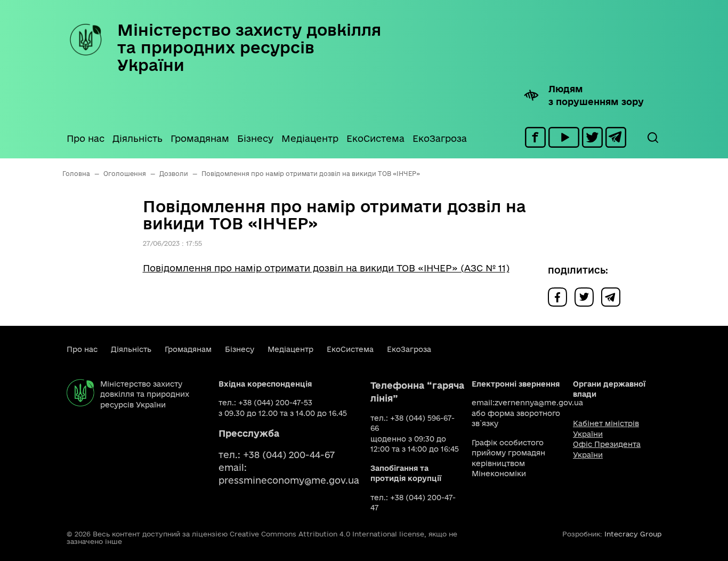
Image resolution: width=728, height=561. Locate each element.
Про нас (85, 138)
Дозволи (173, 173)
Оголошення (124, 173)
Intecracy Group (632, 534)
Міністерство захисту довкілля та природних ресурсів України (249, 47)
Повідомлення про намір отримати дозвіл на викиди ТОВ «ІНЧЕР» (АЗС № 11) (326, 268)
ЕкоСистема (375, 138)
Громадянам (200, 138)
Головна (76, 173)
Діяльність (137, 138)
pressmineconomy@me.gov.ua (289, 480)
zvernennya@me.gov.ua (539, 402)
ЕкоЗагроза (439, 138)
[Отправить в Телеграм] (613, 296)
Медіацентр (309, 138)
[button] (652, 138)
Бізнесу (255, 138)
